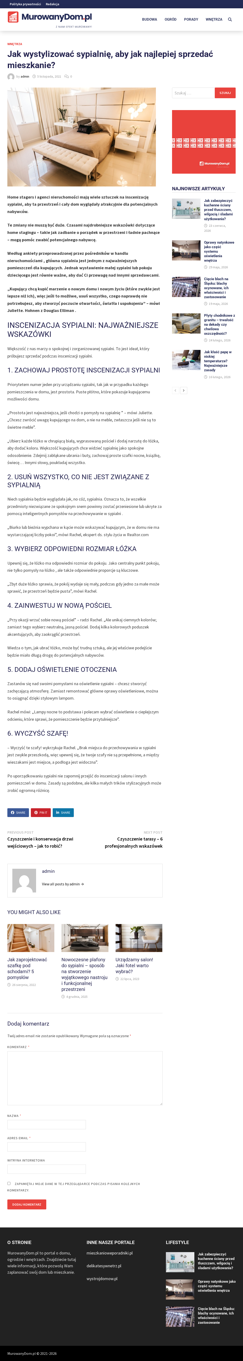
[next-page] (183, 390)
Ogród (171, 19)
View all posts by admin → (63, 884)
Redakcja (52, 4)
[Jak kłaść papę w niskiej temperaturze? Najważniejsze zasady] (186, 353)
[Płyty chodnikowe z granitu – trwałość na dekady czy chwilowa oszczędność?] (186, 316)
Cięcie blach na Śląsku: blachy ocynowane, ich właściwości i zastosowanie (216, 288)
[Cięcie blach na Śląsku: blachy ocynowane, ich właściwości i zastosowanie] (186, 280)
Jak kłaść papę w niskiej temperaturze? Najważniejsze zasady (218, 361)
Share (20, 812)
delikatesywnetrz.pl (104, 1265)
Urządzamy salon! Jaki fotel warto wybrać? (134, 965)
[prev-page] (175, 390)
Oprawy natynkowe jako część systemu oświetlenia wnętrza (217, 1286)
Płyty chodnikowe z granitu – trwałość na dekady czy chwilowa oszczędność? (219, 324)
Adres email (19, 1138)
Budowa (149, 19)
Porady (191, 19)
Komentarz (18, 1047)
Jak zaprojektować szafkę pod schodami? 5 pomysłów (27, 968)
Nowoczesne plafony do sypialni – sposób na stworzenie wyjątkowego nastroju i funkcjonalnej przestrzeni (84, 974)
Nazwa (14, 1116)
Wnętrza (214, 19)
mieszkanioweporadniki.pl (110, 1253)
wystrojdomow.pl (102, 1278)
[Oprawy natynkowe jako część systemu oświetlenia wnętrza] (186, 243)
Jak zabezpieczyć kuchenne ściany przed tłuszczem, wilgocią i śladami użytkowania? (218, 210)
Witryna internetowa (26, 1160)
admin (25, 76)
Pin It (43, 812)
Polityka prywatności (25, 4)
